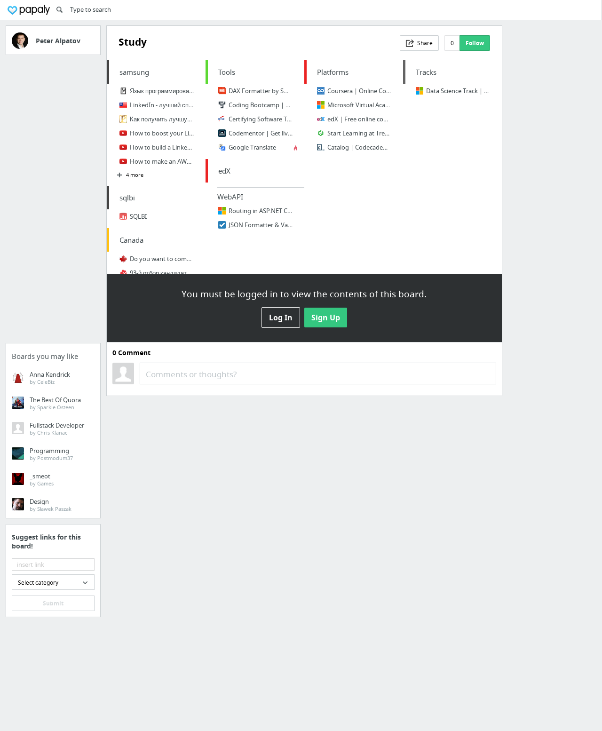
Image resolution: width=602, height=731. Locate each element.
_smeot (42, 479)
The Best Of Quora (55, 403)
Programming (51, 453)
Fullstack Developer (57, 428)
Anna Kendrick (50, 377)
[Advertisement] (53, 202)
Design (50, 504)
